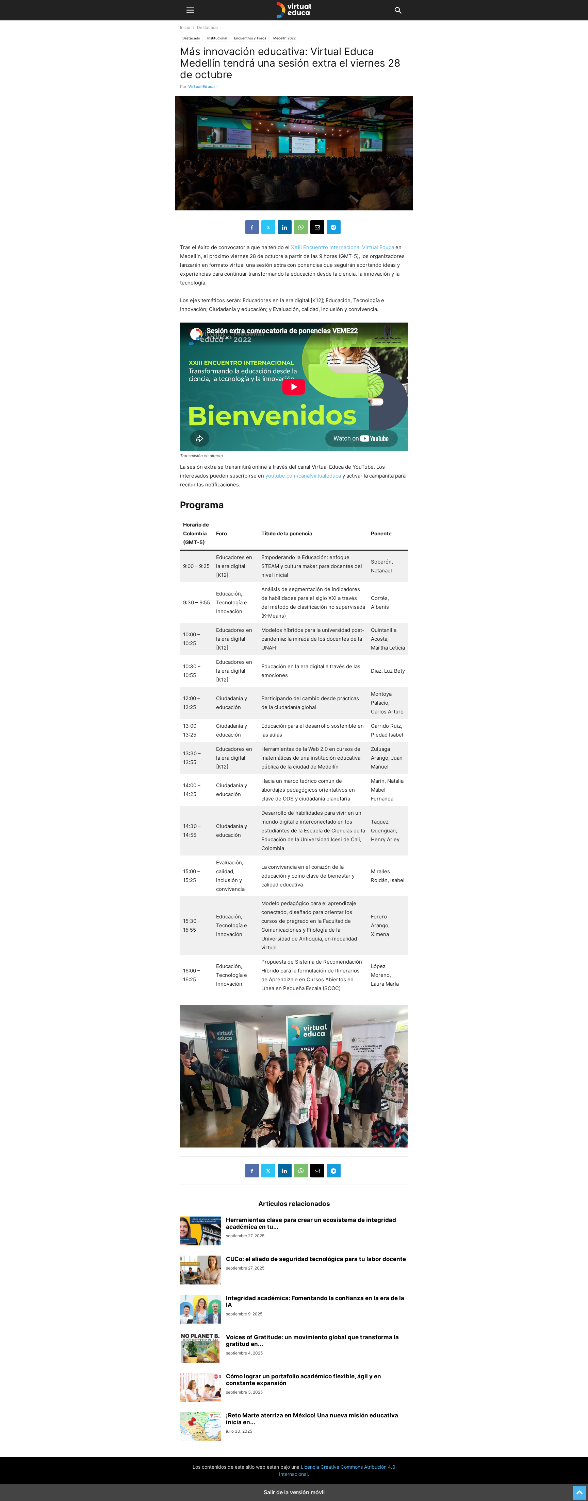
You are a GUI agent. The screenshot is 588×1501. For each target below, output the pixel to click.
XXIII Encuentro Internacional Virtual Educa (342, 247)
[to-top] (579, 1490)
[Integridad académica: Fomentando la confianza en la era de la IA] (200, 1310)
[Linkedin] (285, 227)
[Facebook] (252, 227)
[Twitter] (268, 227)
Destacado (191, 38)
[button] (190, 10)
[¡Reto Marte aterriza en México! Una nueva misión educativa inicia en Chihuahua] (200, 1427)
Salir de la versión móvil (294, 1492)
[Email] (317, 227)
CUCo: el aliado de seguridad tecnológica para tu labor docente (316, 1259)
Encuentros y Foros (250, 38)
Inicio (185, 27)
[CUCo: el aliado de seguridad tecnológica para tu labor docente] (200, 1271)
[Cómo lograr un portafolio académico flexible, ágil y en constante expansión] (200, 1388)
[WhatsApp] (301, 227)
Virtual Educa (201, 86)
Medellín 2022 (284, 38)
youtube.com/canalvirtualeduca (303, 475)
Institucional (217, 38)
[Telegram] (334, 227)
